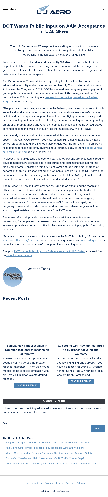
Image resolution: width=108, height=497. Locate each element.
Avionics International (19, 255)
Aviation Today (39, 269)
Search (6, 423)
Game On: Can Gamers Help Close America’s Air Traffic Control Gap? (45, 458)
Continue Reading (27, 385)
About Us (36, 483)
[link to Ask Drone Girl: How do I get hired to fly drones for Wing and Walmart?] (81, 322)
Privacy (49, 483)
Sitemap (81, 483)
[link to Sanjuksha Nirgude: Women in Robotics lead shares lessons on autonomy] (27, 322)
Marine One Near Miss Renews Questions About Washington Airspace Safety (49, 453)
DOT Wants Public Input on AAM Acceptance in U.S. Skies (49, 251)
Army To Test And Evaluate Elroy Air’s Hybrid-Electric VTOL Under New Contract (51, 463)
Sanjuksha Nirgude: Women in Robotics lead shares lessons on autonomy (27, 349)
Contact (69, 483)
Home (25, 483)
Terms (59, 483)
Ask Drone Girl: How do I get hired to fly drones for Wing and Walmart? (81, 349)
